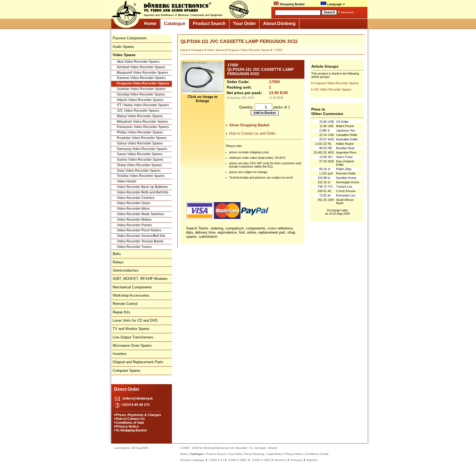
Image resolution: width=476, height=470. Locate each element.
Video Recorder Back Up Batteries (142, 187)
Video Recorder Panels (134, 225)
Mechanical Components (132, 287)
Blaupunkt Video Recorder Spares (142, 73)
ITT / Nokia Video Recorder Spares (143, 105)
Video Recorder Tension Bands (140, 241)
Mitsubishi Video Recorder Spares (142, 122)
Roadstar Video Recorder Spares (142, 138)
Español (311, 459)
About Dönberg (279, 23)
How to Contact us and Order (252, 133)
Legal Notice (274, 453)
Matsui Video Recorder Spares (140, 116)
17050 (277, 49)
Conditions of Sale (130, 423)
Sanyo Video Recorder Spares (140, 154)
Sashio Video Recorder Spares (140, 160)
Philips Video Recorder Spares (140, 132)
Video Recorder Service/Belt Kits (141, 236)
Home (150, 23)
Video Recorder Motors (134, 220)
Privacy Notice (127, 426)
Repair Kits (121, 312)
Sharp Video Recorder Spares (139, 165)
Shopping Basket (292, 4)
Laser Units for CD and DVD (135, 320)
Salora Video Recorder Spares (140, 143)
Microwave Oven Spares (132, 345)
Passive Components (130, 38)
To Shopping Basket (131, 430)
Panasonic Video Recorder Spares (143, 127)
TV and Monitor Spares (131, 329)
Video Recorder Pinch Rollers (139, 230)
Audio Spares (123, 47)
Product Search (209, 23)
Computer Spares (126, 370)
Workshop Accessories (131, 295)
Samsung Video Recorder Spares (142, 149)
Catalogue (174, 23)
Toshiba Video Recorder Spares (141, 176)
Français (295, 459)
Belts (117, 254)
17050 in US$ (260, 459)
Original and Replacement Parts (138, 362)
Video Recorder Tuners (134, 247)
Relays (118, 262)
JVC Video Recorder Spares (138, 111)
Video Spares (216, 49)
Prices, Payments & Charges (138, 415)
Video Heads (126, 181)
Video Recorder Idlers (133, 209)
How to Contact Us (130, 419)
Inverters (120, 354)
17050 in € (215, 459)
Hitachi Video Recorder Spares (140, 100)
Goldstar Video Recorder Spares (141, 89)
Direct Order (126, 389)
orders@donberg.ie (138, 398)
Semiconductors (126, 270)
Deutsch (279, 459)
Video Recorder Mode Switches (140, 214)
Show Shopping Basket (249, 125)
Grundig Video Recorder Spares (141, 94)
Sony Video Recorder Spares (139, 171)
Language (334, 4)
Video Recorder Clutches (136, 198)
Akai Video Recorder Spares (138, 62)
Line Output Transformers (133, 337)
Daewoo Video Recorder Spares (141, 78)
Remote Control (125, 304)
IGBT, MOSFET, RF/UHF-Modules (140, 279)
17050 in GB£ (236, 459)
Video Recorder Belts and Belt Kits (142, 192)
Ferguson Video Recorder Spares (143, 83)
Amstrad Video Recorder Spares (141, 67)
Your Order (244, 23)
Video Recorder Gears (133, 203)
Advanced (347, 12)
